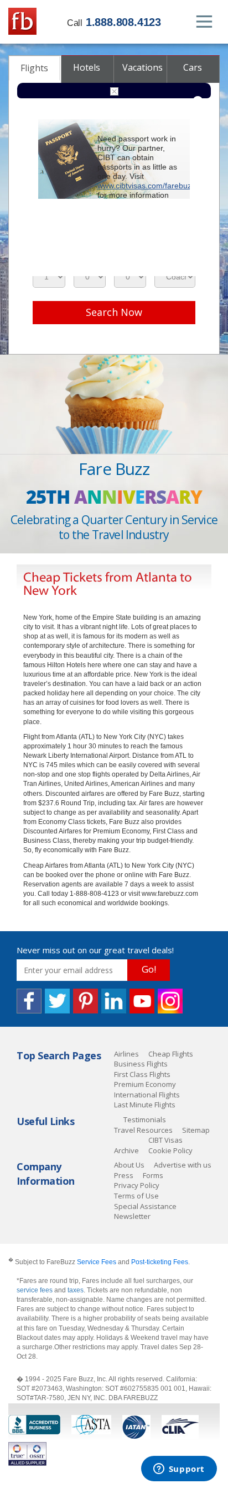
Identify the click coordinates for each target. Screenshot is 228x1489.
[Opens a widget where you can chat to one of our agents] (179, 1469)
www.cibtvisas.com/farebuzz (146, 185)
